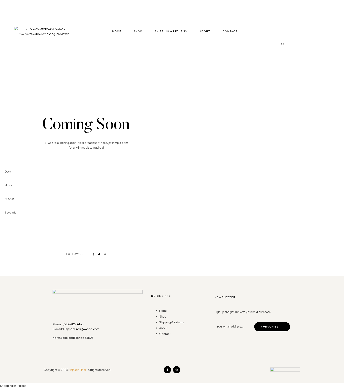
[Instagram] (176, 369)
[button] (6, 30)
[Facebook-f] (167, 369)
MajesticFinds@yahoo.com (81, 329)
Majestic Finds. (77, 369)
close (22, 385)
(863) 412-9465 (73, 324)
